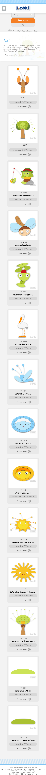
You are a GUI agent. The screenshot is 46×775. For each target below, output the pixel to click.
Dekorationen (27, 31)
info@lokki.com (28, 772)
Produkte (23, 20)
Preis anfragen (22, 106)
